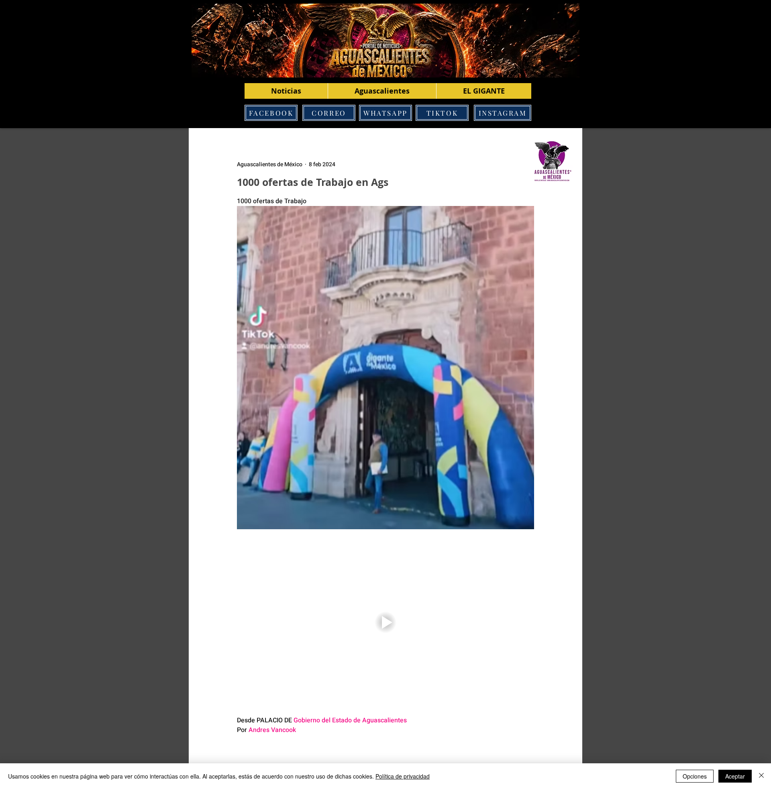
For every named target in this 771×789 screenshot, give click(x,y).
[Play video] (385, 622)
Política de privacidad (402, 776)
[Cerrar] (761, 776)
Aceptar (735, 776)
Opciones (695, 776)
